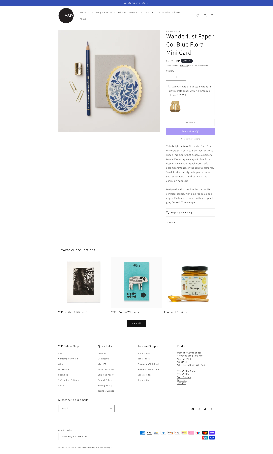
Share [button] (172, 222)
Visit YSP (102, 364)
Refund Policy (105, 380)
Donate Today (144, 374)
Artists (61, 353)
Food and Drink (174, 312)
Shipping (184, 65)
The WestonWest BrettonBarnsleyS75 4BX (184, 378)
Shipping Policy (106, 374)
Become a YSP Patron (148, 369)
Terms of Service (106, 390)
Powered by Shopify (104, 447)
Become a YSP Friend (148, 364)
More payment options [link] (190, 139)
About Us (102, 353)
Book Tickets (144, 358)
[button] (84, 12)
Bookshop (63, 374)
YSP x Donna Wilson (123, 312)
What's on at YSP (106, 369)
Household (63, 369)
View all (136, 323)
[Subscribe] (111, 408)
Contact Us (103, 358)
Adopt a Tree (144, 353)
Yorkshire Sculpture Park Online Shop (80, 447)
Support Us (143, 380)
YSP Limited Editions (71, 312)
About (61, 385)
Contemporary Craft (68, 358)
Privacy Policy (105, 385)
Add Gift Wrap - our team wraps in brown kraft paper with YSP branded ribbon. (189, 91)
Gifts (60, 364)
